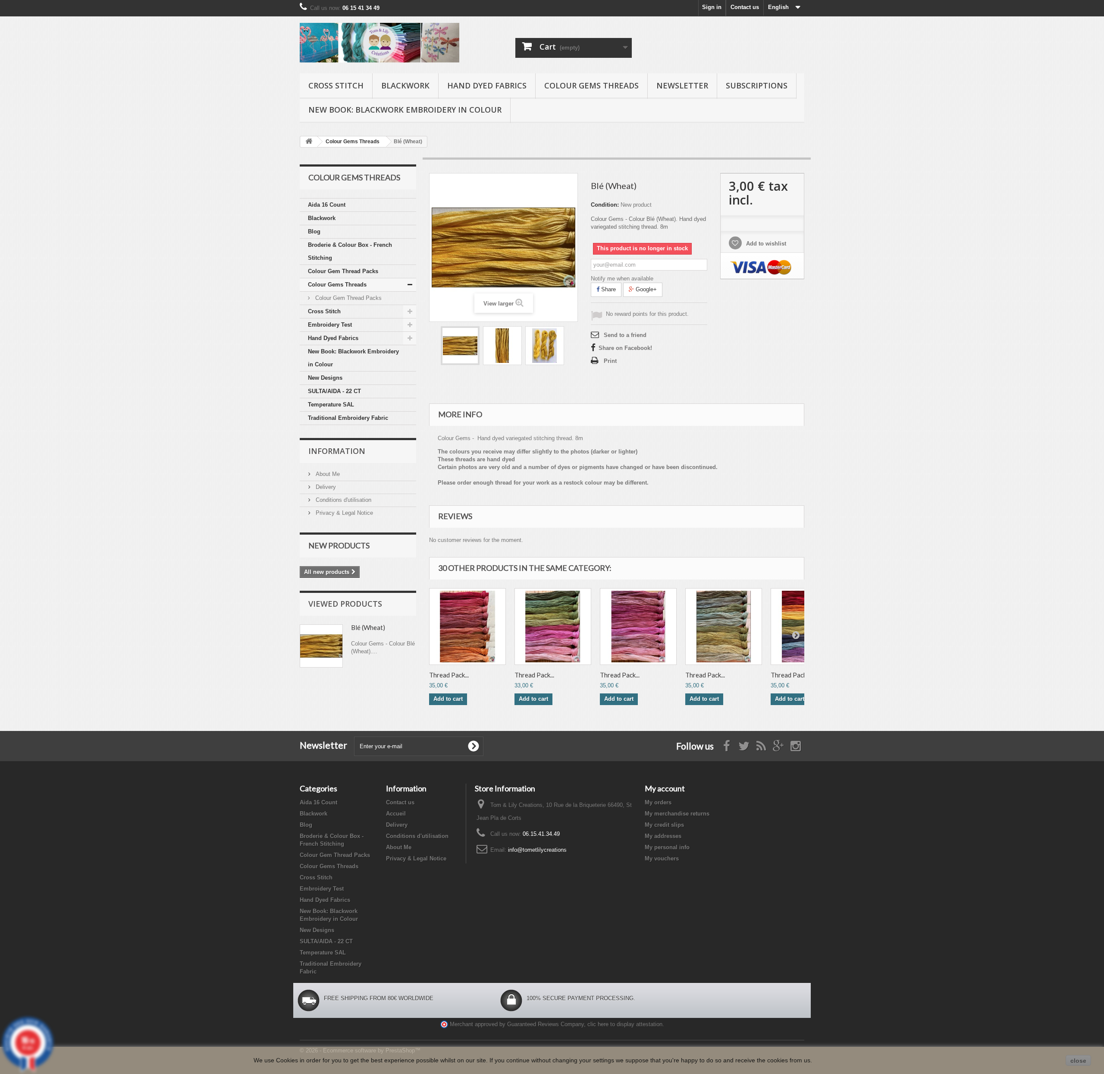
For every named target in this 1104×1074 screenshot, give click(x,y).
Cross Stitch (336, 85)
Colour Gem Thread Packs (343, 271)
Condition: (605, 205)
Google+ (645, 289)
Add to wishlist (765, 243)
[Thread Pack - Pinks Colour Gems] (638, 626)
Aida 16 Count (326, 205)
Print (610, 361)
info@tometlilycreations (537, 850)
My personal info (667, 847)
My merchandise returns (677, 813)
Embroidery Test (330, 324)
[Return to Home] (309, 141)
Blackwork (405, 85)
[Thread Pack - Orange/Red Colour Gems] (467, 626)
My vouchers (662, 858)
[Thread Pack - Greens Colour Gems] (723, 626)
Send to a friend (625, 335)
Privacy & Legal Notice (343, 513)
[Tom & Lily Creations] (379, 43)
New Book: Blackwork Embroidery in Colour (405, 109)
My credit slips (664, 825)
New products (339, 545)
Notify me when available (622, 278)
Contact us (745, 7)
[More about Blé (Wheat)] (321, 646)
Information (336, 451)
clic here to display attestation (624, 1024)
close (1078, 1060)
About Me (327, 474)
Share (607, 289)
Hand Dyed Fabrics (487, 85)
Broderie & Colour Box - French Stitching (350, 251)
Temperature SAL (331, 404)
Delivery (325, 487)
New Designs (325, 378)
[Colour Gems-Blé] (460, 346)
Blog (314, 231)
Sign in (711, 7)
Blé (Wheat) (368, 627)
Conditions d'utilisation (342, 500)
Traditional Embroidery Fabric (348, 418)
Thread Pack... (449, 675)
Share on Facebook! (625, 348)
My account (665, 788)
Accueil (396, 813)
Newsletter (682, 85)
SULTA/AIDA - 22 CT (334, 391)
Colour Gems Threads (591, 85)
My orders (658, 802)
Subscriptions (756, 85)
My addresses (663, 836)
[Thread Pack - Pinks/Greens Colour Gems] (552, 626)
